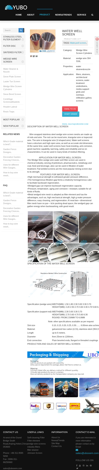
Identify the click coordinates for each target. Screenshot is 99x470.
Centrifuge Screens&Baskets (11, 100)
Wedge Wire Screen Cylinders (12, 87)
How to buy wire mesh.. (10, 174)
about (30, 15)
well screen (81, 43)
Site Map (55, 443)
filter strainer (33, 450)
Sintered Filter (12, 52)
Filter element (33, 441)
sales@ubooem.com (12, 468)
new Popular (11, 126)
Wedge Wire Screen (10, 60)
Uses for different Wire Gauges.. (11, 166)
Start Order (70, 114)
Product (45, 15)
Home (19, 15)
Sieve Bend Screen (12, 94)
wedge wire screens (36, 444)
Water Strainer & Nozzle (10, 70)
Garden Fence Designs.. (9, 150)
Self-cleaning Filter (36, 438)
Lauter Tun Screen (11, 81)
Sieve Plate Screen (12, 77)
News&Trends (63, 15)
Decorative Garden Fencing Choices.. (11, 158)
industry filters (33, 447)
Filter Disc (9, 46)
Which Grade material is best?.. (13, 142)
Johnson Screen (34, 453)
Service (81, 15)
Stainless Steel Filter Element (12, 38)
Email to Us (70, 109)
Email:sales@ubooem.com (75, 124)
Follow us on (84, 460)
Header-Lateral (10, 107)
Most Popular (11, 120)
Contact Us (56, 446)
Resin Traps (8, 112)
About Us (55, 437)
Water (72, 43)
